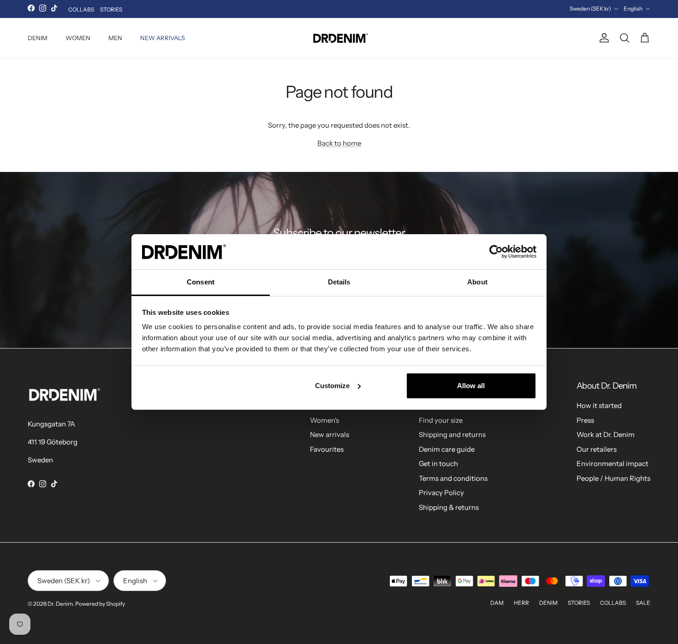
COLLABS (81, 9)
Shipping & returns (449, 507)
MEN (115, 37)
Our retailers (597, 449)
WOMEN (77, 37)
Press (585, 420)
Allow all (471, 386)
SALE (643, 602)
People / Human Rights (613, 478)
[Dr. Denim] (339, 38)
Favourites (327, 449)
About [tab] (477, 282)
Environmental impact (612, 463)
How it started (599, 405)
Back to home (339, 143)
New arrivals (329, 434)
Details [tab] (339, 282)
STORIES (111, 9)
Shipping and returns (452, 434)
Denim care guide (447, 449)
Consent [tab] (200, 282)
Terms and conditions (453, 478)
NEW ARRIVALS (162, 37)
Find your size (441, 420)
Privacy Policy (441, 492)
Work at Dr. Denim (606, 434)
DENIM (38, 37)
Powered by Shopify (100, 603)
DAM (497, 602)
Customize (332, 386)
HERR (521, 602)
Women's (324, 420)
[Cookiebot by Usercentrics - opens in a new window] (496, 252)
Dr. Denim (60, 603)
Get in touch (438, 463)
